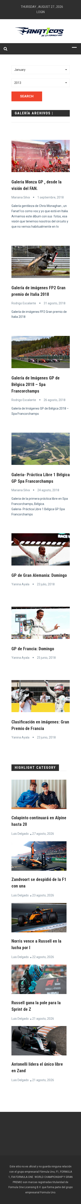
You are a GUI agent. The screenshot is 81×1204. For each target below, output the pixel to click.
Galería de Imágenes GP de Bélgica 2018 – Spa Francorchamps (35, 384)
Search (26, 96)
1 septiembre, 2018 (50, 197)
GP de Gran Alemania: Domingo (39, 575)
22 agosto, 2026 (43, 957)
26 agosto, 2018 (54, 400)
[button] (40, 69)
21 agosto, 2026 (43, 1018)
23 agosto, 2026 (43, 895)
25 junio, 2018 (46, 657)
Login (41, 12)
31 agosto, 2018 (54, 303)
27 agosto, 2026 (43, 833)
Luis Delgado (20, 833)
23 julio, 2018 (46, 584)
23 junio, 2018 (46, 737)
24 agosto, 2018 (48, 490)
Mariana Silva (20, 197)
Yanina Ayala (20, 584)
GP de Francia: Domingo (32, 648)
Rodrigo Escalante (23, 303)
